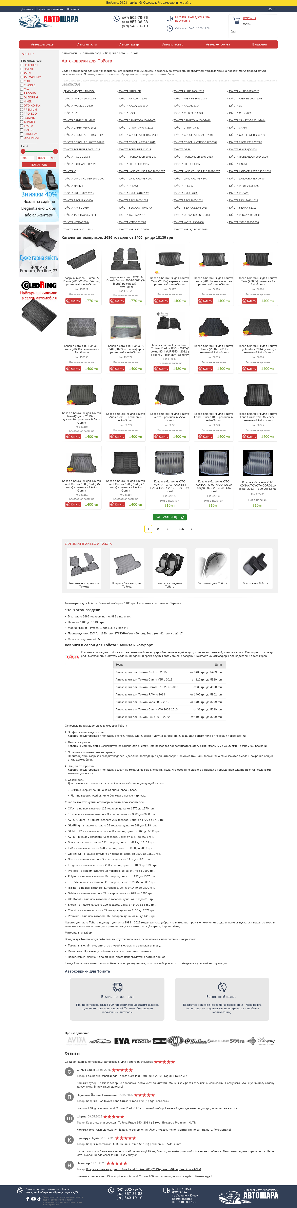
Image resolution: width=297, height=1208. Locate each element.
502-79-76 (135, 18)
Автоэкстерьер (172, 44)
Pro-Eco (30, 113)
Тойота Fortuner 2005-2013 (81, 149)
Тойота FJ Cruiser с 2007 (245, 142)
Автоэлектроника (218, 44)
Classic (30, 85)
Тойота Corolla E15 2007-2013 (248, 135)
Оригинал (31, 137)
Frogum (30, 93)
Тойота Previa (183, 186)
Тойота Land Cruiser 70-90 (246, 178)
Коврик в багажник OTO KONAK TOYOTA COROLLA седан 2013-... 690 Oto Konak (258, 485)
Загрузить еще (167, 517)
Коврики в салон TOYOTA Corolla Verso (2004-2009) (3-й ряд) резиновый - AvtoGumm (125, 281)
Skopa (28, 125)
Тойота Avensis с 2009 (78, 105)
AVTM (27, 73)
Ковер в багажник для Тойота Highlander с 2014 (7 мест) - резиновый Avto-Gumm (257, 349)
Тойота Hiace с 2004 (76, 156)
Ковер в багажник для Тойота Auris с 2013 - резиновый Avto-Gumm (125, 417)
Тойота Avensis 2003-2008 (245, 98)
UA (270, 9)
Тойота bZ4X (127, 113)
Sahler (29, 121)
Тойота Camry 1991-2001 (79, 120)
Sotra (28, 129)
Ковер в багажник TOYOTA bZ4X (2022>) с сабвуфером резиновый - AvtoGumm (125, 349)
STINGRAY (31, 133)
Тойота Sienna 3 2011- (243, 207)
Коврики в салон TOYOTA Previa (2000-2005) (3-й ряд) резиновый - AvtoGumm (81, 281)
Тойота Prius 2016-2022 (134, 193)
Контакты (73, 9)
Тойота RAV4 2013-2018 (243, 200)
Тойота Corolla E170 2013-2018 (83, 142)
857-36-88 (135, 22)
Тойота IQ (69, 171)
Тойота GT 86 (182, 149)
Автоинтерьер (129, 44)
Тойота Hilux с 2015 (187, 164)
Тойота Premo (128, 186)
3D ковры (31, 65)
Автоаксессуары (42, 44)
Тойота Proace (239, 193)
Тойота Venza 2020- (76, 222)
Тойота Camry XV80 (186, 127)
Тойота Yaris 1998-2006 (189, 222)
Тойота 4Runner (130, 91)
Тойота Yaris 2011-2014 (78, 229)
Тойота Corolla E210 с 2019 (137, 142)
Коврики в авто (115, 53)
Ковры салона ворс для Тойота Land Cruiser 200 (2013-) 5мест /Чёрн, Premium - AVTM (143, 1169)
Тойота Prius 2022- (186, 193)
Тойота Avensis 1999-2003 (190, 98)
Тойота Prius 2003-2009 (244, 186)
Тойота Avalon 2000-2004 (79, 98)
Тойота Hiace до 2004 (243, 149)
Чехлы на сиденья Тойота (170, 585)
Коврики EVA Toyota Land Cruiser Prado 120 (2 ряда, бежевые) (127, 1100)
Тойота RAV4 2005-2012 (188, 200)
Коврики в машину (80, 745)
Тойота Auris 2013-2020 (244, 91)
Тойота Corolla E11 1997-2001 (138, 135)
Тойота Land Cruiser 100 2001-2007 (142, 171)
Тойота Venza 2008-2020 (244, 215)
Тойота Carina (238, 127)
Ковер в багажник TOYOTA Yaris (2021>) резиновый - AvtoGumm (81, 349)
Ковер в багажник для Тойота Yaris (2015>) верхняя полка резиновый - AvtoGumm (169, 281)
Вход (234, 31)
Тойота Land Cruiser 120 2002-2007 (197, 171)
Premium (30, 109)
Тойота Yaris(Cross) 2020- (191, 229)
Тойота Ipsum (238, 164)
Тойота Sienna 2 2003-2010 (190, 207)
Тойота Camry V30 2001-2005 (137, 120)
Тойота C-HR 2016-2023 (188, 113)
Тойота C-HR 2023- (240, 113)
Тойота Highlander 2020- (80, 164)
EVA (26, 89)
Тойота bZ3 (70, 113)
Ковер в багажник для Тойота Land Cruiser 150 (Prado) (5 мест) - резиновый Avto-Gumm (81, 485)
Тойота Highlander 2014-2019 (248, 156)
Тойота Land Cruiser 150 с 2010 (250, 171)
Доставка (27, 9)
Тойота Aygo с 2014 (186, 105)
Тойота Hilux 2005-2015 (134, 164)
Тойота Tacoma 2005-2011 (79, 215)
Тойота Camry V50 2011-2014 (247, 120)
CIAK (27, 81)
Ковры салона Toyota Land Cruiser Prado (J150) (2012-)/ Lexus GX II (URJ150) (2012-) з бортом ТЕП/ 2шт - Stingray (170, 349)
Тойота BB (235, 105)
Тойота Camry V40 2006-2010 (192, 120)
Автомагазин (70, 53)
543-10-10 (135, 26)
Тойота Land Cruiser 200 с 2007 (84, 178)
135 (181, 529)
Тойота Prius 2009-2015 (78, 193)
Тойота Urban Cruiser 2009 (192, 215)
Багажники (259, 44)
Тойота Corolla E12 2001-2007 (193, 135)
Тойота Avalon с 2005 (133, 98)
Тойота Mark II (73, 186)
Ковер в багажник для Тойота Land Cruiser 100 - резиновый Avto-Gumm (213, 417)
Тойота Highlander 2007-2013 (193, 156)
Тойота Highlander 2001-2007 (138, 156)
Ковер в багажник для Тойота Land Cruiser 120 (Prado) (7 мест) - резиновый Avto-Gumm (125, 485)
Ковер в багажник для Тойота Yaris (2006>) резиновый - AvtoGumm (257, 281)
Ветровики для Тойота (212, 583)
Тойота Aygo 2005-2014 (133, 105)
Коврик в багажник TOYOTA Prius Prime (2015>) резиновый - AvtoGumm (133, 1144)
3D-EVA (29, 69)
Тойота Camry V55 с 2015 (79, 127)
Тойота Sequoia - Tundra (135, 207)
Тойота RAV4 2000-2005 (133, 200)
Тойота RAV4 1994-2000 (78, 200)
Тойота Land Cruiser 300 (190, 178)
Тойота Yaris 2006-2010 (244, 222)
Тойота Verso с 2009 (132, 222)
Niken (28, 101)
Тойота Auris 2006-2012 (189, 91)
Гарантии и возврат (50, 9)
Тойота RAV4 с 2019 (76, 207)
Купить (75, 300)
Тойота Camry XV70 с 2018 (136, 127)
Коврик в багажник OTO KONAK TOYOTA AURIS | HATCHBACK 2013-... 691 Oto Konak (169, 486)
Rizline (29, 117)
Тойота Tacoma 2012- (132, 215)
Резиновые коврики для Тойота (84, 585)
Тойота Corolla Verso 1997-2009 (195, 142)
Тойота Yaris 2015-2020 (134, 229)
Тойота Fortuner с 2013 (135, 149)
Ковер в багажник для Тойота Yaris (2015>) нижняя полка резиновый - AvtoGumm (213, 281)
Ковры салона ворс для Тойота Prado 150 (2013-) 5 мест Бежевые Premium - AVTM (141, 1122)
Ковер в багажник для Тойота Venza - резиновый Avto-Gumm (169, 417)
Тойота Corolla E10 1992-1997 (83, 135)
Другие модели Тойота (79, 91)
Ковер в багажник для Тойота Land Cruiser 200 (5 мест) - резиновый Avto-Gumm (257, 417)
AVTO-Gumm (32, 77)
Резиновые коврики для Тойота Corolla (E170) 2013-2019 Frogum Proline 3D (136, 1075)
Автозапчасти (87, 44)
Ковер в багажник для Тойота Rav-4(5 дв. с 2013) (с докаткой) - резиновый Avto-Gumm (81, 417)
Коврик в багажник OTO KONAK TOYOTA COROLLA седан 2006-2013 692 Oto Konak (214, 486)
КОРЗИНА (249, 18)
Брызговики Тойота (255, 583)
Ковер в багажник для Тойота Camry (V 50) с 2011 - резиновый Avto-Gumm (213, 349)
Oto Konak (32, 105)
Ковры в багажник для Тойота (126, 585)
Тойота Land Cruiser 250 (135, 178)
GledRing (31, 97)
